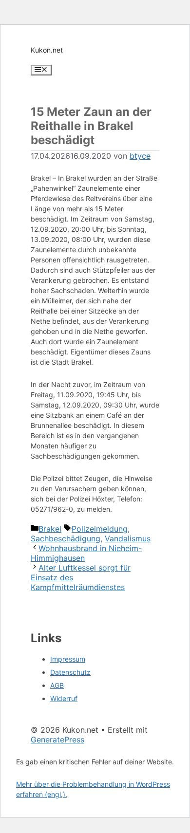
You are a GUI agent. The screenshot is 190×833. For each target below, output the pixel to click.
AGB (57, 685)
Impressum (67, 659)
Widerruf (63, 698)
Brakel (49, 529)
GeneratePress (57, 739)
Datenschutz (70, 672)
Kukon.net (47, 50)
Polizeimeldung (100, 529)
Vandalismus (128, 538)
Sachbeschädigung (65, 538)
